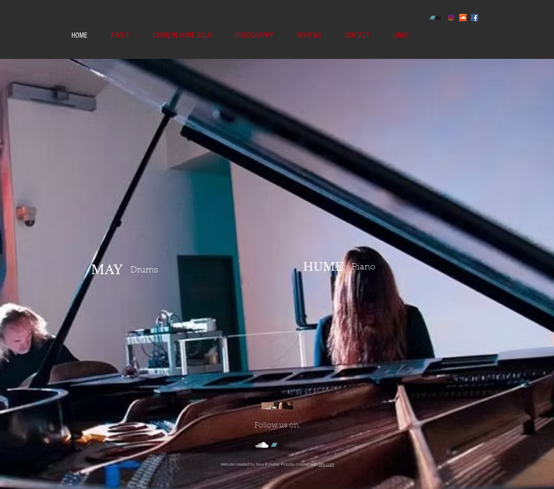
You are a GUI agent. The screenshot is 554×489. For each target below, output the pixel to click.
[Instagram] (451, 17)
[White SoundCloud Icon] (261, 444)
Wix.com (326, 464)
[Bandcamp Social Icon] (435, 17)
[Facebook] (474, 17)
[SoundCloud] (463, 17)
